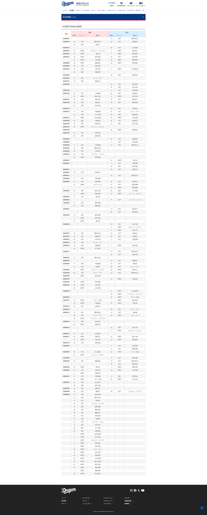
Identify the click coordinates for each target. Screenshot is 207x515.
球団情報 (127, 503)
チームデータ (86, 10)
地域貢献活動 (128, 501)
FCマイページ (131, 5)
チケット (78, 10)
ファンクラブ (130, 10)
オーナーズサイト (140, 5)
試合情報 (72, 10)
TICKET (112, 5)
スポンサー (138, 10)
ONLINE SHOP (121, 5)
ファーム (93, 10)
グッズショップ (121, 10)
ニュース (65, 10)
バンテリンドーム (111, 10)
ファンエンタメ (101, 10)
